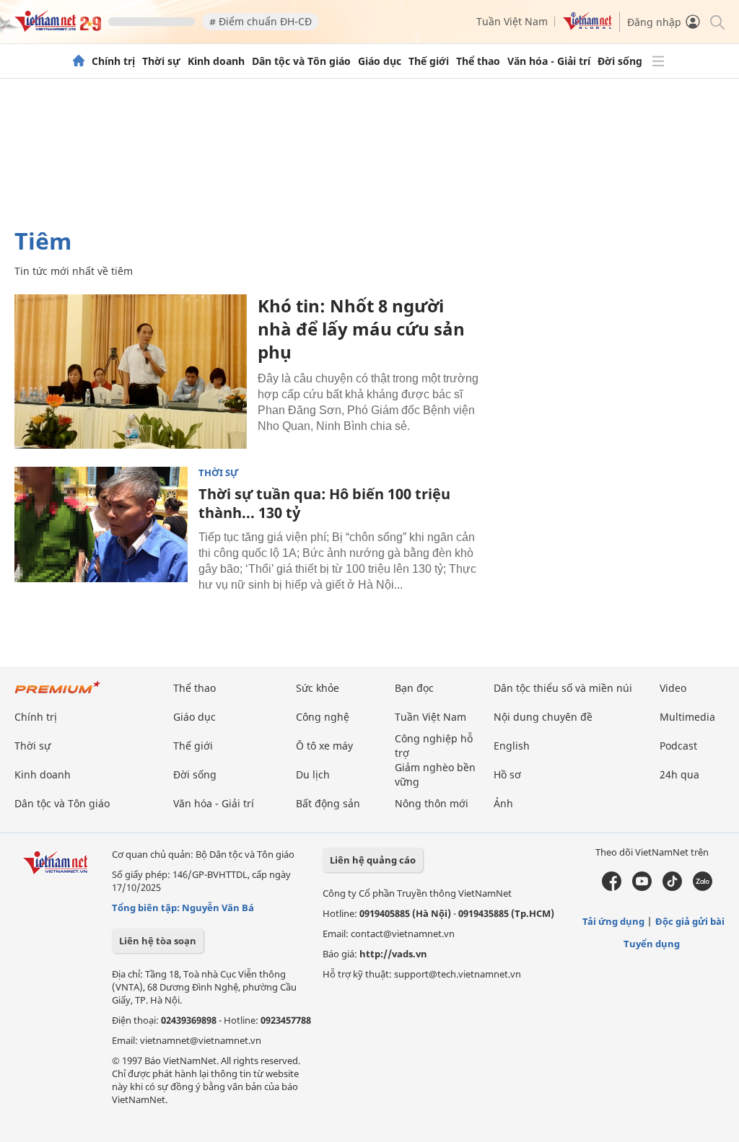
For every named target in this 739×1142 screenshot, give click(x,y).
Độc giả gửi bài (690, 921)
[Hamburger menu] (658, 61)
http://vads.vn (393, 953)
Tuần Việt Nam (512, 21)
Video (673, 688)
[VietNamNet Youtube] (642, 887)
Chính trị (113, 61)
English (512, 745)
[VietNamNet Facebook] (611, 887)
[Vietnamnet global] (587, 26)
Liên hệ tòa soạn (157, 940)
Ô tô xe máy (324, 745)
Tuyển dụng (652, 943)
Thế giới (428, 61)
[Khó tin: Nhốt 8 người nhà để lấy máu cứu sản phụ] (130, 371)
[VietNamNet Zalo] (702, 887)
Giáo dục (379, 61)
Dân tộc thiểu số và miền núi (563, 688)
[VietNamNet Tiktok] (672, 887)
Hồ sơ (507, 774)
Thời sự (161, 61)
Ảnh (503, 803)
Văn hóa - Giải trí (548, 61)
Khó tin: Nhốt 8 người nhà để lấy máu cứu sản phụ (361, 329)
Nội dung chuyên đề (543, 717)
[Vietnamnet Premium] (57, 694)
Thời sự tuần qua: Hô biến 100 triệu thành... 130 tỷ (324, 503)
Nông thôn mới (431, 803)
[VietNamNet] (78, 61)
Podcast (678, 745)
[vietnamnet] (57, 28)
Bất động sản (328, 803)
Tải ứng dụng (613, 921)
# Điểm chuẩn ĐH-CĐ (260, 21)
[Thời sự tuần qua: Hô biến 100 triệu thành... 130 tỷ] (101, 524)
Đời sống (620, 61)
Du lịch (313, 774)
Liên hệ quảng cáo (373, 859)
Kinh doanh (216, 61)
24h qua (679, 774)
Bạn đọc (414, 688)
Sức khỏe (317, 688)
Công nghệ (322, 717)
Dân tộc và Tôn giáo (301, 61)
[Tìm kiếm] (716, 21)
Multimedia (687, 717)
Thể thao (478, 61)
